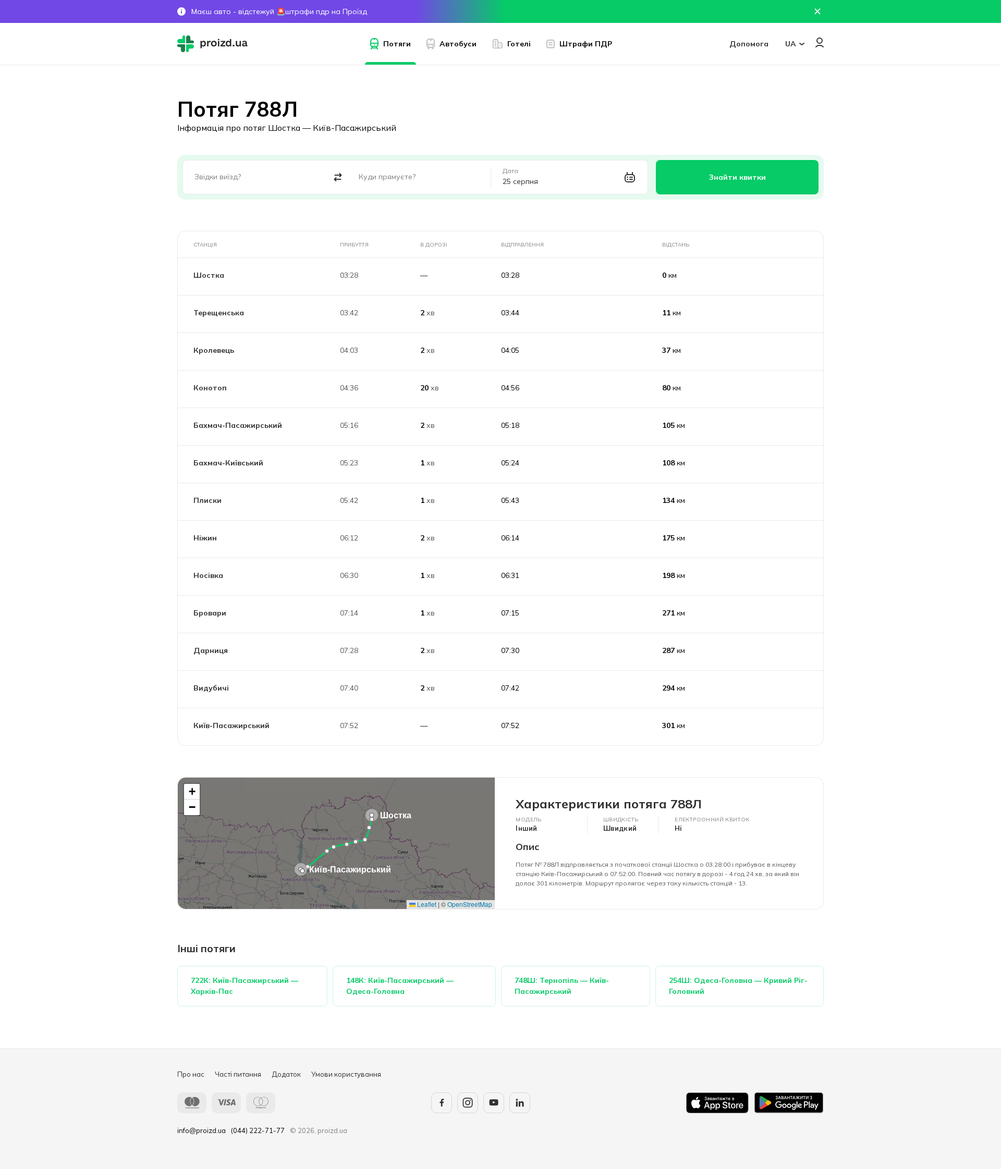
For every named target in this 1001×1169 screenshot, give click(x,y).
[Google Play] (789, 1102)
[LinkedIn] (519, 1102)
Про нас (190, 1074)
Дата (510, 171)
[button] (371, 815)
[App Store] (717, 1102)
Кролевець (213, 350)
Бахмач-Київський (228, 462)
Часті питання (238, 1074)
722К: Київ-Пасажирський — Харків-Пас (244, 986)
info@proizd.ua (201, 1130)
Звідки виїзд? (217, 176)
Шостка (208, 275)
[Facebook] (441, 1102)
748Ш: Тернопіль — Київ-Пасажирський (562, 986)
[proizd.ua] (214, 43)
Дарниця (210, 650)
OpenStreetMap (469, 904)
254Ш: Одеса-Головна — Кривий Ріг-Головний (738, 986)
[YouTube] (493, 1102)
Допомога (748, 43)
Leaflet (426, 904)
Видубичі (211, 688)
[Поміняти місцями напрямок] (338, 177)
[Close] (817, 11)
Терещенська (218, 312)
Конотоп (210, 387)
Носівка (208, 575)
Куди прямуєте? (387, 176)
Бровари (209, 613)
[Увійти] (819, 42)
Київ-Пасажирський (231, 725)
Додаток (286, 1074)
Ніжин (205, 538)
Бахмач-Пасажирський (237, 425)
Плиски (207, 500)
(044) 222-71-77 (258, 1130)
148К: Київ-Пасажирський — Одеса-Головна (400, 986)
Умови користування (346, 1074)
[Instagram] (467, 1102)
